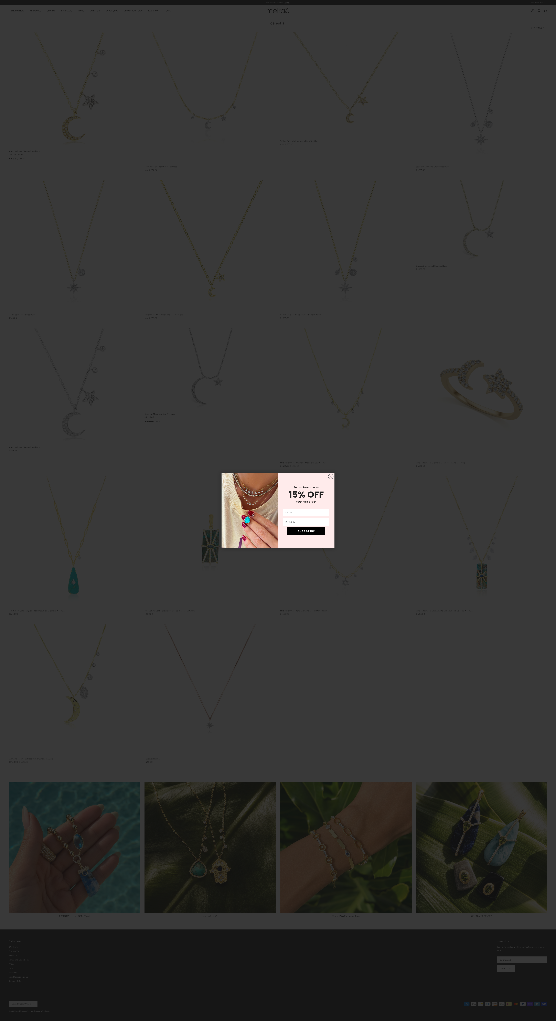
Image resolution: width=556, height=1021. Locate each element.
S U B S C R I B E (306, 531)
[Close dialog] (330, 476)
